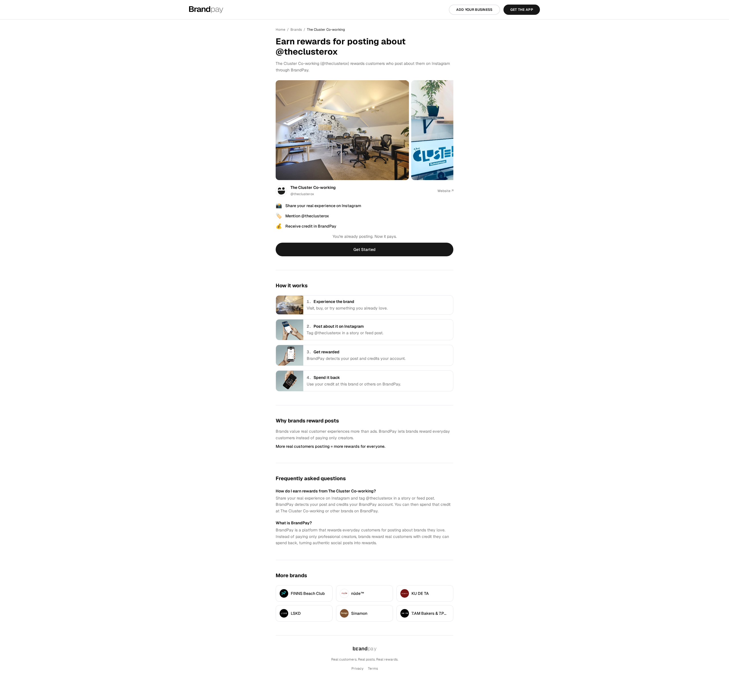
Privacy (357, 668)
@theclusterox (302, 194)
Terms (373, 668)
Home (280, 29)
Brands (296, 29)
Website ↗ (445, 191)
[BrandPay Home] (206, 9)
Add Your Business (474, 9)
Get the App (521, 9)
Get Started (364, 249)
